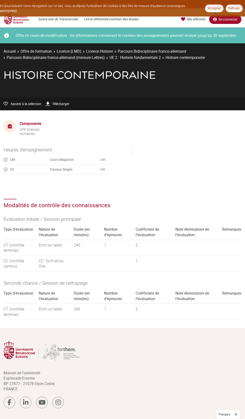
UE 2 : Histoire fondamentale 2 (135, 57)
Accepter (214, 8)
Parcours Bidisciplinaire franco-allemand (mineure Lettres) (56, 57)
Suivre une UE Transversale (58, 19)
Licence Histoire (99, 51)
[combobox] (228, 414)
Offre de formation (36, 51)
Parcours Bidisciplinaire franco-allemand (152, 51)
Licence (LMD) (69, 51)
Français (224, 414)
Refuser (234, 8)
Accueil (10, 51)
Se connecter (228, 19)
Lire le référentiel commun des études (111, 19)
